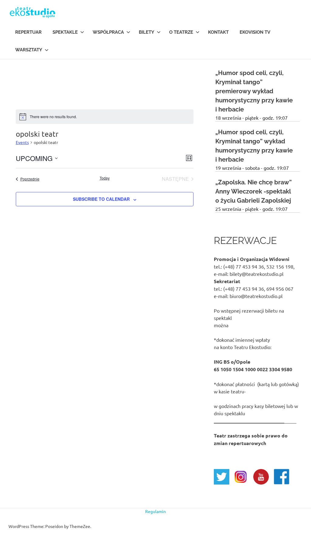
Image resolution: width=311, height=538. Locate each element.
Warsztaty (28, 50)
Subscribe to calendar (101, 199)
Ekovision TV (255, 32)
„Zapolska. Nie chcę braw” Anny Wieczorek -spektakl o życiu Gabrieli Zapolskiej (253, 191)
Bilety (146, 32)
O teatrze (181, 32)
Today (105, 178)
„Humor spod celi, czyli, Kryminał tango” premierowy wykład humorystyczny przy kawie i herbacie (254, 91)
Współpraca (108, 32)
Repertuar (28, 32)
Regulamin (155, 511)
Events (22, 142)
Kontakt (218, 32)
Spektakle (65, 32)
